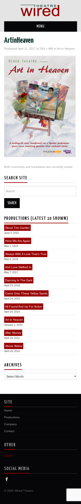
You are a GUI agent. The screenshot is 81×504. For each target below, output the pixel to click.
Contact (9, 431)
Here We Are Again (17, 241)
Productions (12, 417)
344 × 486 (46, 48)
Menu (40, 26)
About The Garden (17, 227)
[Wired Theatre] (40, 10)
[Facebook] (6, 479)
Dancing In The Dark (18, 280)
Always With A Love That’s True (25, 254)
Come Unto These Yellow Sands (26, 293)
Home (8, 410)
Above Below (13, 346)
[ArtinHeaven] (40, 106)
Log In (8, 455)
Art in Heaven (66, 48)
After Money (13, 332)
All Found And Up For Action (23, 306)
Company (10, 424)
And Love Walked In (18, 267)
